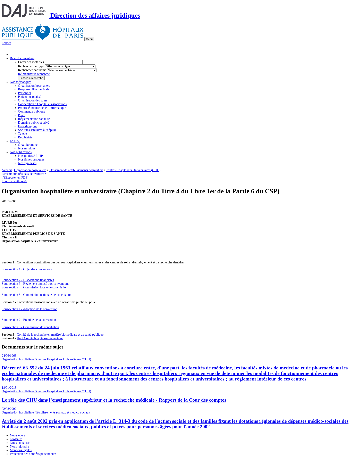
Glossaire (16, 439)
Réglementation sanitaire (34, 119)
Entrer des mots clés (31, 62)
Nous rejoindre (19, 446)
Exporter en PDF (16, 177)
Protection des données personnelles (33, 454)
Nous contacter (19, 442)
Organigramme (27, 144)
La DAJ (15, 141)
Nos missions (26, 148)
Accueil (7, 170)
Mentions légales (21, 450)
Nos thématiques (20, 82)
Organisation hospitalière (34, 85)
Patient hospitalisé (29, 96)
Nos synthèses (27, 163)
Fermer (6, 43)
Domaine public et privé (33, 122)
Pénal (21, 115)
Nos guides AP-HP (30, 155)
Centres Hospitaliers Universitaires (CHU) (133, 170)
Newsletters (17, 435)
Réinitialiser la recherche (34, 74)
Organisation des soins (32, 100)
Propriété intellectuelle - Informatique (42, 107)
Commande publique (31, 111)
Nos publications (21, 152)
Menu (89, 39)
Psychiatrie (25, 137)
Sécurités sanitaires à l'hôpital (37, 130)
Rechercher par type (31, 66)
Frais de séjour (27, 126)
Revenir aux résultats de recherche (24, 173)
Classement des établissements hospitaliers (76, 170)
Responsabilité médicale (33, 89)
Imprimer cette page (14, 181)
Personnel (24, 93)
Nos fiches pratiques (31, 159)
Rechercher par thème (32, 70)
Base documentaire (22, 58)
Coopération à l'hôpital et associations (42, 104)
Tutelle (22, 133)
